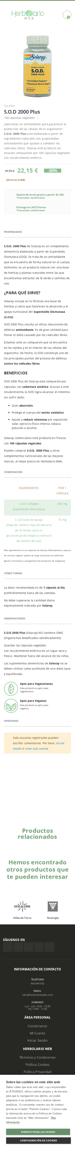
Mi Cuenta (37, 1033)
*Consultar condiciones (30, 197)
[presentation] (10, 907)
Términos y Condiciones (37, 1057)
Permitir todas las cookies (38, 1131)
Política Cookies (37, 1064)
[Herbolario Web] (28, 14)
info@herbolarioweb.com (37, 995)
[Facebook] (8, 947)
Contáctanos (37, 1026)
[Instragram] (28, 947)
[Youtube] (49, 947)
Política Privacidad (37, 1072)
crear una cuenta (36, 748)
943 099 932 (38, 983)
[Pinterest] (39, 947)
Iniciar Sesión (37, 1040)
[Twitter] (18, 947)
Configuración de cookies (38, 1140)
